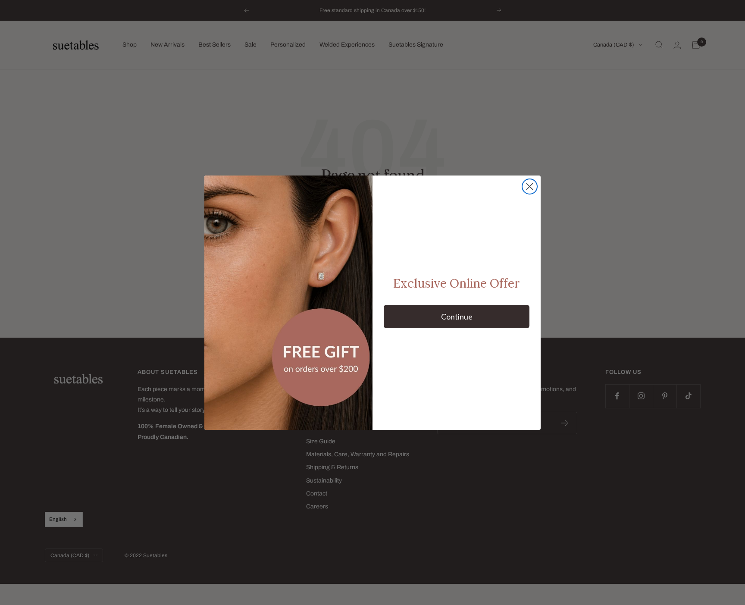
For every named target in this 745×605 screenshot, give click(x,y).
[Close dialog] (529, 186)
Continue (457, 316)
